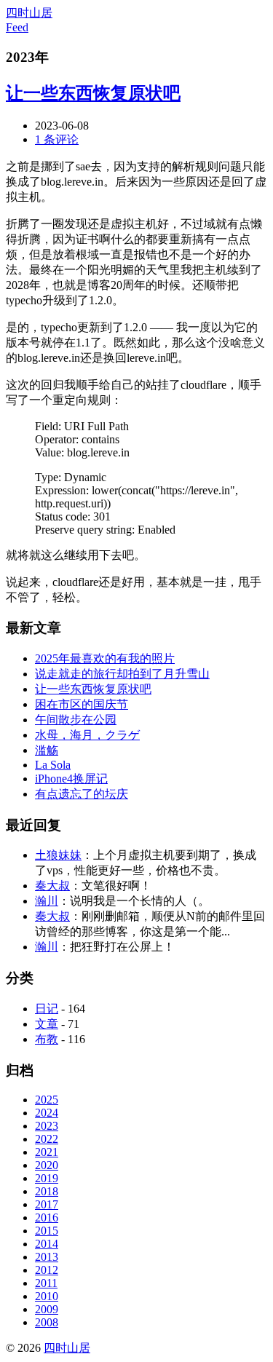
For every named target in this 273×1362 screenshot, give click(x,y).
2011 (46, 1283)
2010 (46, 1296)
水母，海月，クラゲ (87, 735)
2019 (46, 1178)
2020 (46, 1165)
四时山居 (29, 13)
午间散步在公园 (75, 719)
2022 (46, 1139)
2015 (46, 1230)
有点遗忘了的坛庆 (81, 794)
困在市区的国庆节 (81, 704)
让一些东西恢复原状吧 (93, 93)
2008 (46, 1322)
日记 (46, 1008)
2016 (46, 1217)
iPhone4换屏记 (71, 778)
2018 (46, 1191)
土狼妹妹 (58, 855)
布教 (46, 1039)
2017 (46, 1204)
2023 (46, 1126)
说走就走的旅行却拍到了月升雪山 (122, 674)
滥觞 (46, 750)
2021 (46, 1152)
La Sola (53, 765)
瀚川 (46, 901)
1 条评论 (57, 139)
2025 (46, 1099)
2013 (46, 1257)
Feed (17, 27)
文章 (46, 1024)
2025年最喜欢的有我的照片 (105, 658)
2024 (46, 1112)
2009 (46, 1309)
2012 (46, 1270)
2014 (46, 1244)
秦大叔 (52, 885)
